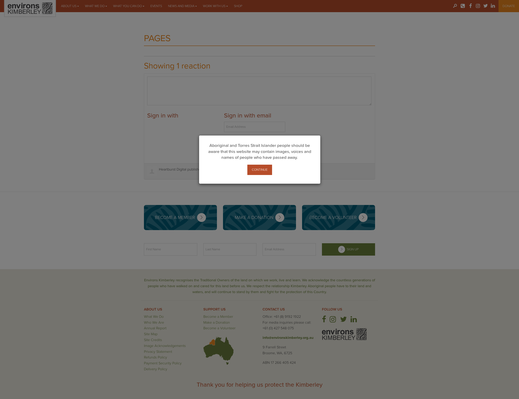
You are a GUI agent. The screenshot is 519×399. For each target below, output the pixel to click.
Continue (260, 170)
